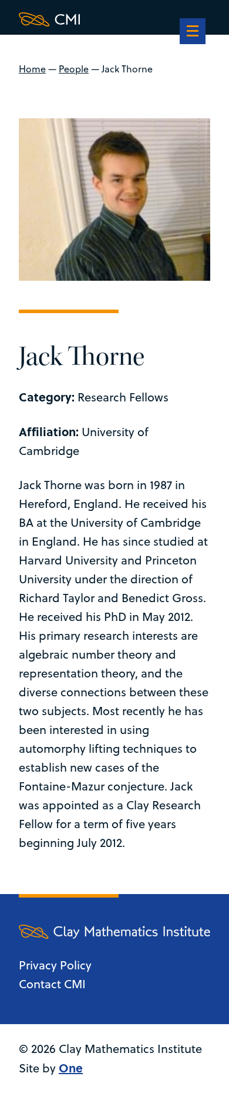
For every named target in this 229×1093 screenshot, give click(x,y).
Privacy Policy (55, 965)
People (74, 68)
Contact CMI (52, 983)
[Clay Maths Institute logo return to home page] (114, 19)
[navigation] (192, 32)
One (71, 1067)
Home (32, 68)
